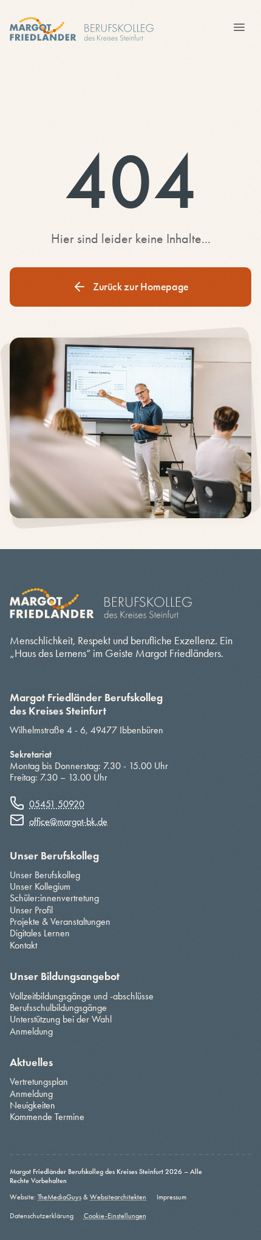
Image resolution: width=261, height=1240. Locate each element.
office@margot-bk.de (68, 821)
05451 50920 (56, 804)
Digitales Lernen (40, 933)
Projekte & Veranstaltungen (60, 921)
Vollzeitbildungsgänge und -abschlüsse (82, 996)
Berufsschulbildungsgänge (58, 1007)
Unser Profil (31, 910)
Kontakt (23, 945)
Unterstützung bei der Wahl (61, 1019)
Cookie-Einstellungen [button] (115, 1216)
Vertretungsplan (39, 1081)
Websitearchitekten (118, 1197)
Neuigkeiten (32, 1105)
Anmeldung (31, 1031)
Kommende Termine (47, 1116)
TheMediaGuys (59, 1197)
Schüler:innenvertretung (54, 898)
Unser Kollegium (40, 886)
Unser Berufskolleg (45, 875)
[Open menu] (239, 28)
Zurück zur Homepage (141, 286)
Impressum (171, 1197)
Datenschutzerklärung (41, 1216)
